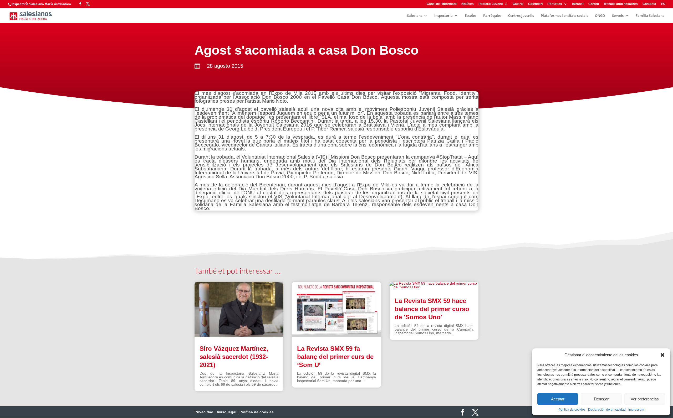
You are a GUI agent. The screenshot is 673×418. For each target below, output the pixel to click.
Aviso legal (226, 412)
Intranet (578, 4)
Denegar (601, 399)
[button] (662, 355)
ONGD (600, 16)
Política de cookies (572, 409)
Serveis (618, 16)
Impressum (636, 409)
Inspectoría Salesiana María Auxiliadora (41, 4)
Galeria (518, 4)
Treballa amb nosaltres (621, 4)
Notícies (467, 4)
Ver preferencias (645, 399)
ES (663, 4)
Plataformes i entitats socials (564, 16)
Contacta (649, 4)
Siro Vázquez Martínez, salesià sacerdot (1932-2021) (234, 356)
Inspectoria (443, 16)
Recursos (554, 4)
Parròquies (492, 16)
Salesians (414, 16)
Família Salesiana (650, 16)
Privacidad (204, 412)
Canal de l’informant (442, 4)
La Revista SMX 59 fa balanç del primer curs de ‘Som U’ (335, 356)
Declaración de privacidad (607, 409)
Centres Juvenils (521, 16)
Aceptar (557, 399)
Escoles (470, 16)
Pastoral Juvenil (490, 4)
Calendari (535, 4)
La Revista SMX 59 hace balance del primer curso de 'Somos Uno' (432, 309)
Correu (593, 4)
